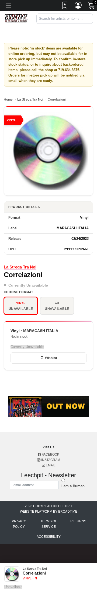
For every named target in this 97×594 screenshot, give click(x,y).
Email (50, 465)
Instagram (50, 460)
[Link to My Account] (78, 6)
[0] (92, 6)
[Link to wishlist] (65, 6)
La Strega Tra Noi (30, 99)
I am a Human (73, 486)
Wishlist (51, 358)
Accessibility (49, 537)
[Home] (16, 18)
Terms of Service (48, 524)
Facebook (50, 454)
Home (8, 99)
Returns (78, 521)
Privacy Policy (19, 524)
